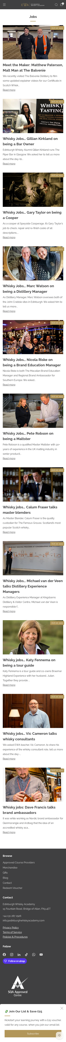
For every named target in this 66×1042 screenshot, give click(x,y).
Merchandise (10, 867)
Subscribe (33, 1033)
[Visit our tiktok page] (26, 954)
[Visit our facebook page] (4, 954)
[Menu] (4, 4)
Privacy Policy (11, 927)
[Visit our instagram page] (11, 954)
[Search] (56, 4)
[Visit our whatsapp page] (33, 954)
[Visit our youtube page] (41, 954)
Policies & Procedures (15, 936)
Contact (7, 882)
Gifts (5, 872)
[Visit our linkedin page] (19, 954)
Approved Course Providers (19, 862)
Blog (5, 877)
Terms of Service (12, 932)
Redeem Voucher (12, 888)
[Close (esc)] (62, 1008)
